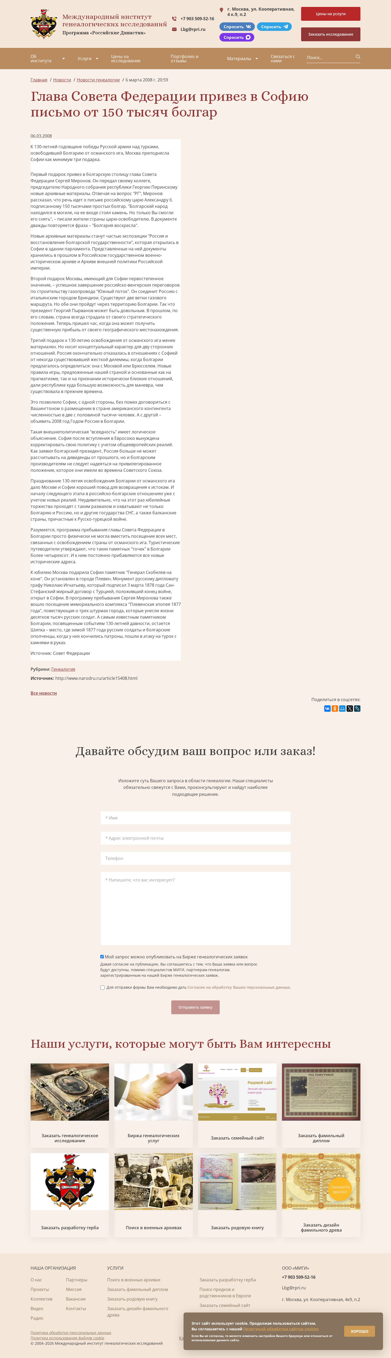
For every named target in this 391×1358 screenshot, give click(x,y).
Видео (37, 1308)
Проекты (40, 1289)
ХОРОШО (359, 1331)
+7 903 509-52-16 (197, 18)
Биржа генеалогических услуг (154, 1138)
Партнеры (76, 1280)
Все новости (44, 693)
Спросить (234, 26)
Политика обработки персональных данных (71, 1332)
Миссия (74, 1289)
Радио (37, 1318)
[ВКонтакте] (327, 708)
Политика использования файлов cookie (67, 1337)
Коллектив (41, 1299)
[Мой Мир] (342, 708)
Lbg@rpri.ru (193, 29)
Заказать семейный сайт (237, 1138)
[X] (350, 708)
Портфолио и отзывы (184, 58)
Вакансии (76, 1299)
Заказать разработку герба (70, 1227)
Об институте (41, 58)
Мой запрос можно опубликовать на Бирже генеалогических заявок (176, 957)
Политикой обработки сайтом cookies (281, 1328)
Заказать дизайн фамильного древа (321, 1228)
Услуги (84, 58)
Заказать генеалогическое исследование (69, 1138)
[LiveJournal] (357, 708)
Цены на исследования (125, 58)
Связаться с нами (283, 58)
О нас (36, 1280)
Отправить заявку (195, 1007)
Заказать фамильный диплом (321, 1138)
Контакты (76, 1308)
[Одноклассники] (335, 708)
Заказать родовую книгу (237, 1227)
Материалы (239, 58)
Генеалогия (63, 669)
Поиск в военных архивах (154, 1227)
